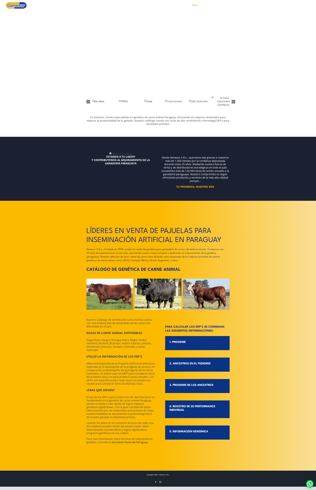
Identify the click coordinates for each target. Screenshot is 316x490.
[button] (88, 102)
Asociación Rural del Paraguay (129, 477)
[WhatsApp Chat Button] (310, 484)
